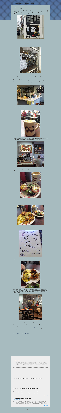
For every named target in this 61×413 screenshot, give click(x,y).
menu (29, 322)
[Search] (49, 2)
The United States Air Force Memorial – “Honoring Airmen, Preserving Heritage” (25, 388)
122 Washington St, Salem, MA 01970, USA (23, 333)
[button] (47, 7)
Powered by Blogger (31, 409)
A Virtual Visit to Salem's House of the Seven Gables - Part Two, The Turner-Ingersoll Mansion (27, 378)
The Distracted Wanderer (19, 2)
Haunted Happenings (32, 327)
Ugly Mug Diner (41, 40)
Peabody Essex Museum (19, 328)
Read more (46, 366)
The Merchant (22, 44)
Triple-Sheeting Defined (16, 368)
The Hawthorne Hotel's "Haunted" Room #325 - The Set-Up (22, 398)
